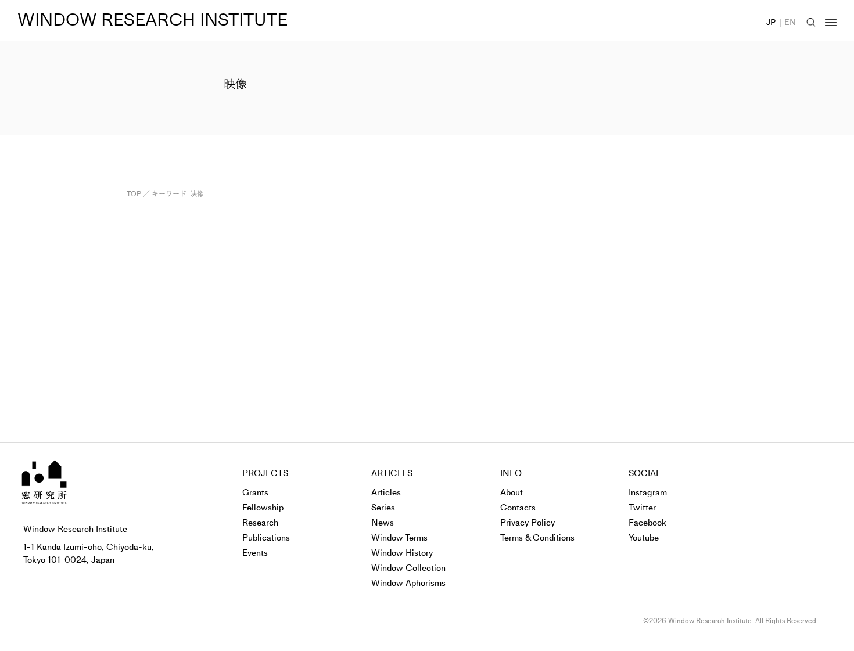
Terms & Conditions (537, 538)
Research (260, 522)
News (382, 522)
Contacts (518, 507)
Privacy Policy (527, 522)
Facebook (647, 522)
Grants (255, 492)
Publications (266, 538)
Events (255, 553)
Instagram (648, 492)
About (511, 492)
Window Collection (408, 568)
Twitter (642, 507)
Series (383, 507)
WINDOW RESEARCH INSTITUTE (152, 20)
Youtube (644, 538)
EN (790, 22)
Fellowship (263, 507)
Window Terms (399, 538)
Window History (402, 553)
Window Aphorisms (408, 583)
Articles (386, 492)
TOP (134, 194)
